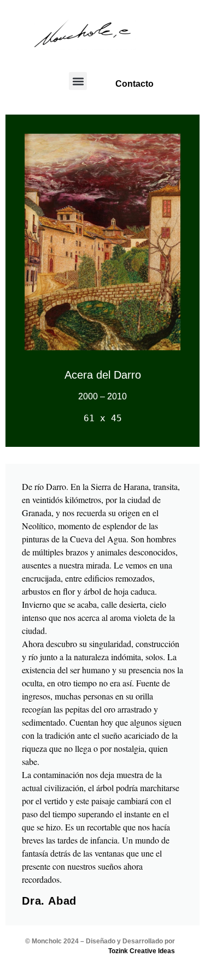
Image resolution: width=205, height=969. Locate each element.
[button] (78, 81)
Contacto (134, 83)
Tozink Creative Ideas (141, 951)
